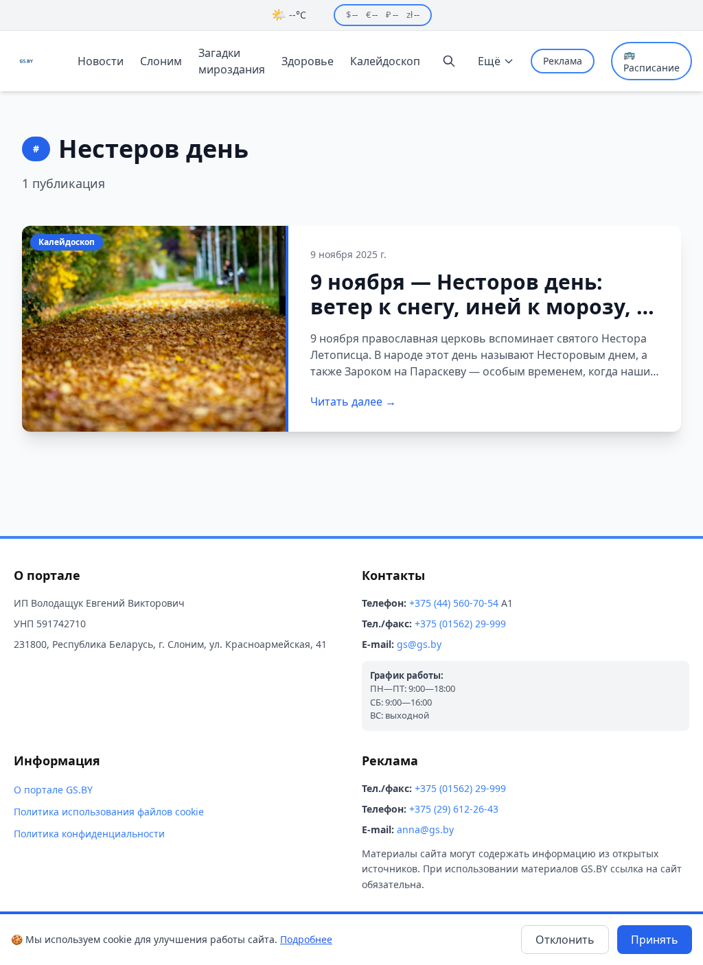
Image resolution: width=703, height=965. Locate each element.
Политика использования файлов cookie (109, 811)
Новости (101, 61)
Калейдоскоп (385, 61)
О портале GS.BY (53, 789)
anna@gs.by (425, 829)
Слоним (161, 61)
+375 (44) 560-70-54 (453, 602)
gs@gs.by (419, 644)
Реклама (562, 60)
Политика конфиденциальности (89, 833)
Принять (654, 939)
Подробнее (306, 939)
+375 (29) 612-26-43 (453, 808)
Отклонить (565, 939)
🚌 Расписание (651, 60)
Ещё (489, 61)
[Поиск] (449, 61)
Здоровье (307, 61)
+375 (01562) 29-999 (460, 623)
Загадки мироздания (231, 61)
